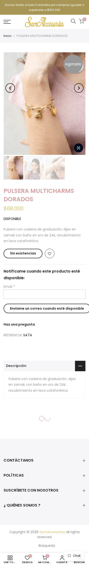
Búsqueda (47, 545)
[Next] (79, 88)
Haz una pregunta (19, 324)
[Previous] (10, 88)
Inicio (8, 36)
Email (9, 286)
